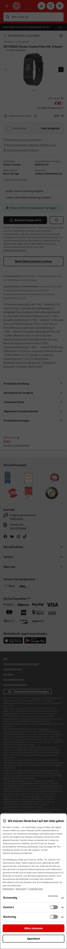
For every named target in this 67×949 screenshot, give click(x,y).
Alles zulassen (33, 928)
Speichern (33, 938)
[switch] (54, 907)
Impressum (21, 888)
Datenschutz (8, 888)
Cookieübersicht (35, 888)
